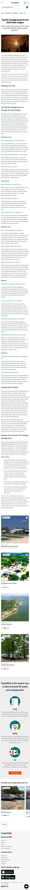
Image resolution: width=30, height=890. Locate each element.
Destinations (8, 13)
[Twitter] (6, 886)
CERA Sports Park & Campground (9, 334)
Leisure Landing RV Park (7, 301)
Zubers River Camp (6, 166)
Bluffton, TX (3, 622)
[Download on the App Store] (15, 872)
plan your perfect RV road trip (8, 103)
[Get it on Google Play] (15, 877)
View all (4, 824)
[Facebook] (2, 887)
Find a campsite (15, 773)
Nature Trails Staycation (7, 262)
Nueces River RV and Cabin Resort (10, 154)
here (17, 416)
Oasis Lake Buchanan (6, 198)
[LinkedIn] (4, 887)
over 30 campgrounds (14, 114)
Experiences (15, 13)
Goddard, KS (4, 811)
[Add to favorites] (26, 517)
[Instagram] (7, 887)
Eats (25, 13)
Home (2, 13)
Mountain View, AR (5, 663)
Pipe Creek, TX (4, 581)
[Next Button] (27, 529)
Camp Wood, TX (4, 544)
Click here (8, 505)
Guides (21, 13)
